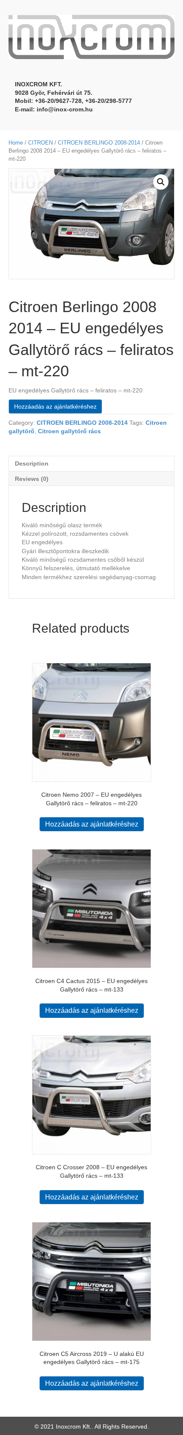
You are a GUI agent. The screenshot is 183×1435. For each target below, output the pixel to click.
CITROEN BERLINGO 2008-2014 (99, 142)
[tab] (91, 463)
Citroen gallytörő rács (69, 431)
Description (32, 463)
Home (16, 142)
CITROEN (40, 142)
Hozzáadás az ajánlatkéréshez (55, 406)
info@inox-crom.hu (65, 109)
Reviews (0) (32, 478)
